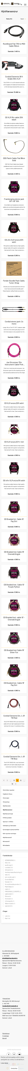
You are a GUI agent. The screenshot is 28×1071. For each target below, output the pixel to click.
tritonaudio (9, 901)
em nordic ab (10, 877)
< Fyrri (3, 780)
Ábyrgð (4, 1038)
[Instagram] (14, 1054)
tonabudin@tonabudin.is (10, 1006)
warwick (8, 906)
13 (14, 780)
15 (20, 780)
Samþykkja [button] (14, 1068)
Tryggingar (5, 1036)
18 (12, 784)
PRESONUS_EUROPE (13, 891)
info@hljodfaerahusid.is (9, 958)
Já (7, 916)
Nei (7, 918)
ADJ (7, 863)
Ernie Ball (9, 879)
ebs (7, 875)
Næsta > (15, 783)
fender (8, 882)
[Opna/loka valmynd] (25, 4)
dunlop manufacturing (13, 872)
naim (7, 889)
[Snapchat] (19, 1054)
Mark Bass (9, 887)
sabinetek (9, 894)
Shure (8, 896)
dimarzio (9, 870)
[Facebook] (9, 1054)
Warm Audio (10, 903)
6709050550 (10, 860)
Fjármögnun (5, 1033)
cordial (9, 867)
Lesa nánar (4, 1063)
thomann (9, 899)
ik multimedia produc (13, 884)
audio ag (9, 865)
